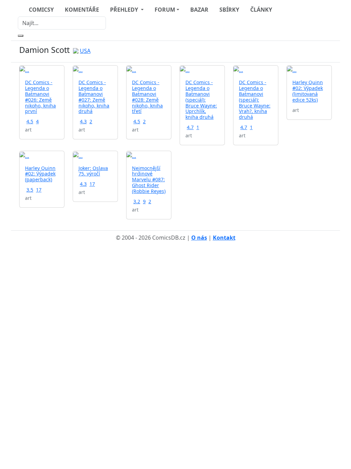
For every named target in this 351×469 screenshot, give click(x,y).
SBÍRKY (229, 9)
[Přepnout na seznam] (328, 51)
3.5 (29, 189)
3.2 (136, 201)
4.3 (83, 121)
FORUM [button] (165, 9)
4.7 (190, 127)
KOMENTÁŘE (82, 9)
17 (38, 189)
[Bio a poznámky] (319, 51)
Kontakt (224, 237)
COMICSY (41, 9)
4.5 (29, 121)
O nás (199, 237)
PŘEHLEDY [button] (125, 9)
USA (85, 51)
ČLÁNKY (261, 9)
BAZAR (199, 9)
